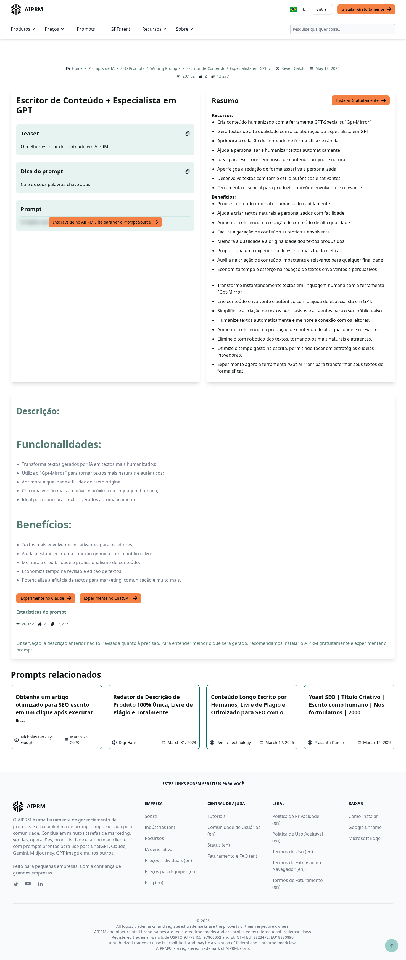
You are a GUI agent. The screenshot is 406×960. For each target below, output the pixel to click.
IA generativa (158, 849)
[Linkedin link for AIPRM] (41, 885)
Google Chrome (365, 827)
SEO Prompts (133, 68)
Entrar (322, 9)
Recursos (152, 29)
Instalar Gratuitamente (363, 9)
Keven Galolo (293, 68)
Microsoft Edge (365, 838)
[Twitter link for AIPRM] (16, 884)
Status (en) (218, 845)
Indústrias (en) (160, 827)
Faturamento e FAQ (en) (232, 856)
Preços (52, 29)
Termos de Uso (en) (292, 852)
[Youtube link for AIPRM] (28, 885)
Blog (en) (154, 882)
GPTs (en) (120, 29)
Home (78, 68)
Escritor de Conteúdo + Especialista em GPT (227, 68)
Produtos (20, 29)
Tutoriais (216, 816)
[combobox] (342, 29)
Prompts (86, 29)
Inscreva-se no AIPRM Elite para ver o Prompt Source (102, 222)
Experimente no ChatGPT (107, 598)
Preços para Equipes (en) (171, 871)
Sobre (182, 29)
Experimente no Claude (42, 598)
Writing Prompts (166, 68)
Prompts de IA (102, 68)
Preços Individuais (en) (168, 860)
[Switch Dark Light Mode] (304, 9)
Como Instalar (363, 816)
